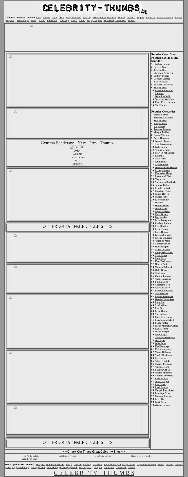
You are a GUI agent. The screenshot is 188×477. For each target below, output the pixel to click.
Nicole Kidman (163, 352)
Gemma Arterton (164, 375)
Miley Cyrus (160, 87)
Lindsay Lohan (161, 64)
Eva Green (160, 384)
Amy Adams (161, 314)
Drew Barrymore (164, 220)
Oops (61, 17)
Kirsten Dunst (162, 199)
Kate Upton (161, 147)
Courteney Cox (163, 190)
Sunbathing (52, 20)
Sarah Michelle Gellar (166, 325)
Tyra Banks (161, 255)
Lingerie (97, 20)
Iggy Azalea (161, 217)
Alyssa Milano (162, 211)
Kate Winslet (161, 378)
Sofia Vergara (162, 246)
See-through (23, 20)
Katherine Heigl (163, 173)
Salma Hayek (162, 193)
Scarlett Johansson (163, 84)
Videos (131, 20)
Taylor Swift (161, 164)
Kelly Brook (161, 214)
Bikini (82, 20)
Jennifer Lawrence (163, 117)
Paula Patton (161, 322)
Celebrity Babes (103, 455)
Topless (178, 17)
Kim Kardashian (163, 144)
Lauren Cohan (162, 369)
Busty (69, 17)
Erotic (42, 20)
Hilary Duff (161, 264)
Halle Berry (161, 270)
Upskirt (46, 17)
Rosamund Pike (163, 176)
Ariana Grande (163, 149)
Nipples (140, 17)
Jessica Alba (160, 70)
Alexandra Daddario (165, 182)
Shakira (159, 202)
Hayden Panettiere (164, 299)
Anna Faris (160, 258)
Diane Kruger (162, 331)
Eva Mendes (161, 226)
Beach (74, 20)
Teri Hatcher (161, 293)
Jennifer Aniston (162, 129)
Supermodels (109, 17)
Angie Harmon (161, 138)
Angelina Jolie (162, 240)
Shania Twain (162, 205)
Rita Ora (159, 308)
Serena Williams (163, 237)
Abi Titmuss (161, 105)
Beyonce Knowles (164, 296)
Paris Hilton (160, 67)
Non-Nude (109, 20)
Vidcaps (169, 17)
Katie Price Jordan (165, 102)
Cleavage (64, 20)
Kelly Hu (159, 399)
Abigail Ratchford (164, 390)
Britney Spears (161, 75)
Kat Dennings (162, 346)
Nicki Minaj (161, 158)
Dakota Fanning (163, 276)
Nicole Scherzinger (165, 337)
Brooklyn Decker (164, 188)
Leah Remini (161, 387)
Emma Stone (161, 281)
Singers (121, 17)
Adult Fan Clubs (30, 458)
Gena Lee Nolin (163, 96)
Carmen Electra (162, 78)
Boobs (160, 17)
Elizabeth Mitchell (164, 319)
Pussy (38, 17)
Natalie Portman (163, 363)
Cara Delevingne (163, 317)
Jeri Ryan (160, 340)
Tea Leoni (160, 273)
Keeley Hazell (161, 81)
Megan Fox (161, 179)
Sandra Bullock (163, 185)
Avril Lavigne (162, 381)
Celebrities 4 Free (67, 455)
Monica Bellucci (163, 267)
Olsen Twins (161, 208)
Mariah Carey (162, 287)
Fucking (87, 17)
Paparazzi (151, 17)
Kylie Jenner (161, 328)
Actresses (97, 17)
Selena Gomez (161, 114)
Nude (54, 17)
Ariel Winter (161, 305)
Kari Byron (161, 402)
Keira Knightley (163, 349)
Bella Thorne (162, 229)
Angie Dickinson (163, 355)
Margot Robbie (161, 132)
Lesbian (77, 17)
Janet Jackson (162, 249)
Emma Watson (161, 135)
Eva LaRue (161, 358)
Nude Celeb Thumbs (141, 455)
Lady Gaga (161, 334)
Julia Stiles (160, 343)
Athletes (131, 17)
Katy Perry (159, 126)
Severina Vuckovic (164, 99)
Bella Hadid (161, 311)
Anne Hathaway (163, 278)
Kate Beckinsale (163, 261)
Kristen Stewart (163, 234)
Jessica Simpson (163, 372)
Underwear (120, 20)
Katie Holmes (163, 405)
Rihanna (159, 93)
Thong (34, 20)
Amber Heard (162, 366)
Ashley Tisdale (162, 361)
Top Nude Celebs (30, 455)
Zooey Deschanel (164, 252)
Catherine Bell (162, 284)
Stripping (10, 20)
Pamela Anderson (164, 90)
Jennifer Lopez (163, 141)
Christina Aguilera (163, 72)
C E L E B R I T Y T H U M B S (94, 472)
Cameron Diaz (162, 243)
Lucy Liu (159, 302)
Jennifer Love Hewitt (166, 167)
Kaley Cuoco (160, 123)
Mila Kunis (161, 161)
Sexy (89, 20)
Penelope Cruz (162, 393)
